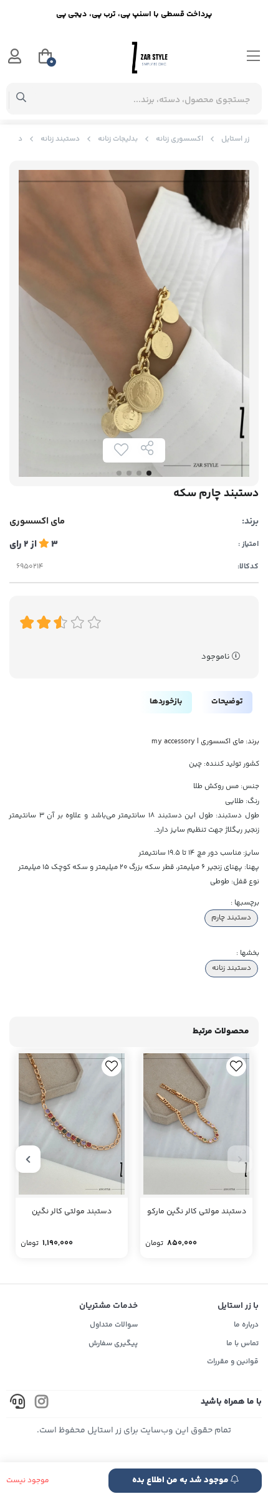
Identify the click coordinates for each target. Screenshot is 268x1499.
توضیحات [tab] (226, 701)
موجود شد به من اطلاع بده (181, 1480)
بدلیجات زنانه (118, 139)
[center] (21, 99)
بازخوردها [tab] (166, 701)
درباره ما (246, 1325)
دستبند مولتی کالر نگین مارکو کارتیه (196, 1212)
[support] (17, 1404)
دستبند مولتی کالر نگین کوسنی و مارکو (72, 1212)
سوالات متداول (114, 1325)
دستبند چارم (231, 917)
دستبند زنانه (60, 139)
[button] (239, 1159)
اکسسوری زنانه (179, 139)
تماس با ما (242, 1344)
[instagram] (41, 1404)
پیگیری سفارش (113, 1344)
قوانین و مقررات (233, 1362)
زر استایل (235, 139)
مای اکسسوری (37, 522)
